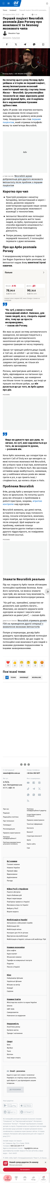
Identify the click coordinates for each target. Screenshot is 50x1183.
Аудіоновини (12, 878)
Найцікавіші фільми (15, 978)
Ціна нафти (11, 950)
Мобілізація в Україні (17, 920)
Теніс (9, 1051)
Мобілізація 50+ (13, 926)
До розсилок (15, 1090)
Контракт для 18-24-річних (17, 933)
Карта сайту (31, 844)
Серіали (10, 991)
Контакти (30, 828)
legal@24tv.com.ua (31, 1148)
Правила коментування (35, 820)
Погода (10, 881)
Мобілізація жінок (14, 929)
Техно (5, 10)
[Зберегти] (43, 44)
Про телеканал (8, 821)
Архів (29, 840)
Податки (10, 964)
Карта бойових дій (14, 895)
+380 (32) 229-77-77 (17, 1146)
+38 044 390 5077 (33, 773)
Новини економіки (16, 947)
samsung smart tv (27, 1112)
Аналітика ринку (13, 1027)
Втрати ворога (12, 912)
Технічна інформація (34, 824)
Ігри (28, 848)
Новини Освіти (14, 999)
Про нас (6, 809)
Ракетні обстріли (13, 892)
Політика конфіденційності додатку (36, 809)
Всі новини (12, 861)
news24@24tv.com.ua (11, 773)
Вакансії (30, 832)
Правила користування (11, 833)
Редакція (6, 813)
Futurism (16, 38)
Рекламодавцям (9, 829)
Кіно (9, 975)
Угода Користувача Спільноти (34, 815)
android (10, 1105)
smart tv (10, 1112)
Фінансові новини (14, 957)
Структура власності (34, 836)
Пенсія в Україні (13, 967)
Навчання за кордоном (16, 1016)
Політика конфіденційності (9, 837)
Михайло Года (14, 33)
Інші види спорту (14, 1058)
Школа (9, 1006)
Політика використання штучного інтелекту (12, 843)
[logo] (16, 3)
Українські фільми (14, 981)
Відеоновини (12, 874)
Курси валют (12, 954)
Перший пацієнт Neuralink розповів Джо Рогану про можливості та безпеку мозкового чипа (33, 10)
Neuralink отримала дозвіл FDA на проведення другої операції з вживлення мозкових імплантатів (25, 623)
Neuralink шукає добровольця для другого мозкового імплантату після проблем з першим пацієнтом (23, 181)
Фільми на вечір (13, 985)
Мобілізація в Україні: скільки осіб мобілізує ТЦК (26, 939)
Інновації (13, 10)
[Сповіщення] (47, 3)
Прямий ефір (12, 871)
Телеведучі (7, 825)
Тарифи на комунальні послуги (19, 960)
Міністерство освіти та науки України (22, 1002)
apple (27, 1105)
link (28, 783)
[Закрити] (45, 1162)
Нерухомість (13, 1024)
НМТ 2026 (10, 1009)
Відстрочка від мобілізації (17, 936)
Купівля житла (12, 1030)
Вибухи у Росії (12, 908)
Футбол (10, 1048)
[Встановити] (25, 1166)
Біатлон (10, 1055)
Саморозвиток (12, 1012)
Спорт (9, 1041)
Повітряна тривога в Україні (18, 902)
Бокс (9, 1045)
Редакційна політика (10, 817)
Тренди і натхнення (14, 1033)
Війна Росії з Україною (17, 889)
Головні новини (13, 864)
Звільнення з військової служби (20, 923)
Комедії (10, 988)
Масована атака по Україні (17, 905)
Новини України (13, 868)
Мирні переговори (14, 898)
